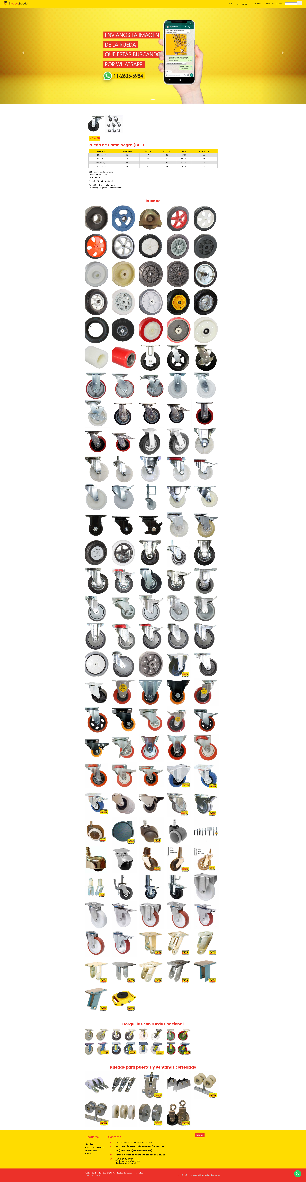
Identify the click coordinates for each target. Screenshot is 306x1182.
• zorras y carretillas (94, 1147)
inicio (231, 4)
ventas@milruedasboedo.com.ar (204, 1175)
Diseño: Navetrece (93, 1175)
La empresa (257, 4)
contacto (270, 4)
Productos (243, 4)
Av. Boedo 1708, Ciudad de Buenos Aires (133, 1142)
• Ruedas (89, 1144)
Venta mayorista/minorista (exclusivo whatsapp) (127, 1160)
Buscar (280, 4)
